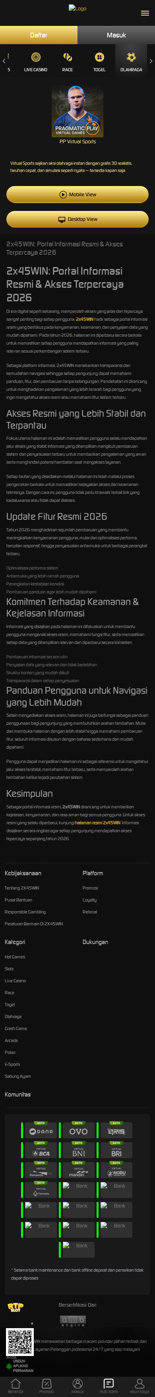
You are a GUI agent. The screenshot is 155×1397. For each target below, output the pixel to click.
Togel (99, 69)
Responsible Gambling (25, 912)
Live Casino (35, 69)
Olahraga (131, 69)
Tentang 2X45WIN (22, 888)
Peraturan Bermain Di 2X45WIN (34, 924)
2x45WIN (84, 319)
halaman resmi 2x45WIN (97, 822)
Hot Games (15, 957)
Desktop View (82, 219)
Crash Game (16, 1028)
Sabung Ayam (18, 1076)
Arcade (11, 1040)
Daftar (38, 35)
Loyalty (90, 900)
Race (67, 69)
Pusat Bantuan (18, 900)
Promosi (90, 888)
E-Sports (12, 1064)
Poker (10, 1052)
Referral (90, 912)
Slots (9, 969)
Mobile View (82, 194)
